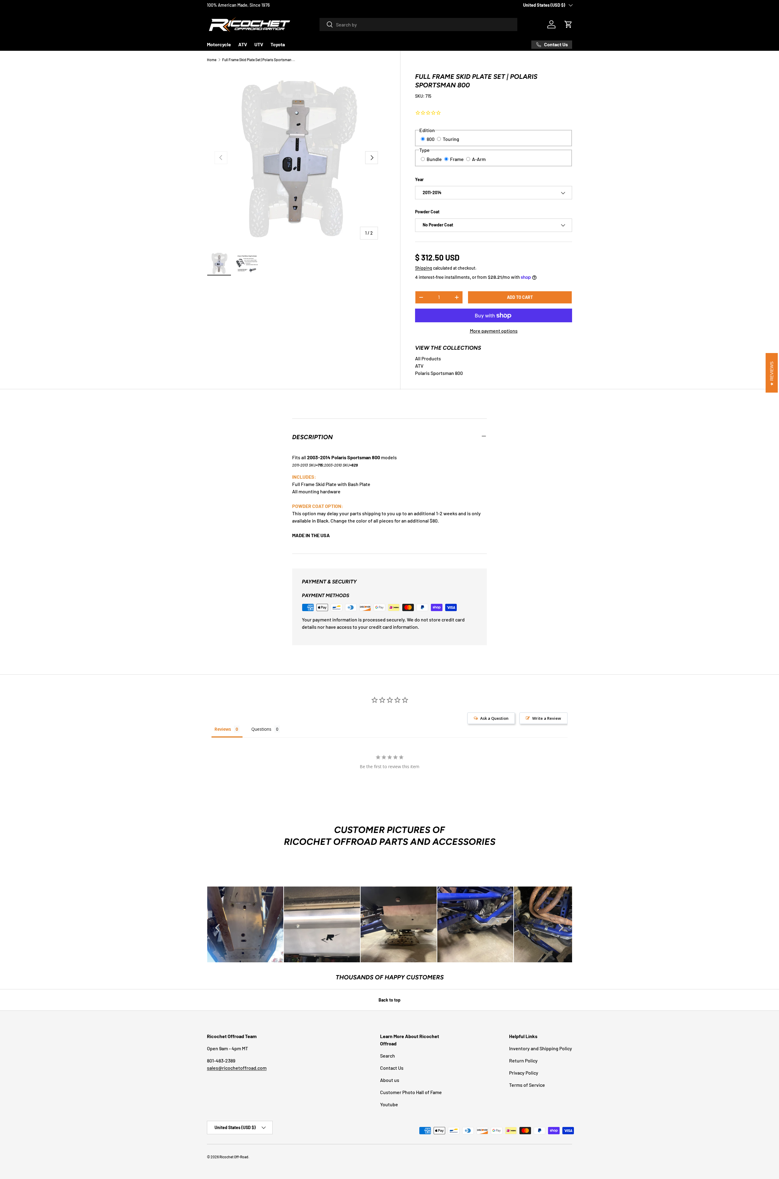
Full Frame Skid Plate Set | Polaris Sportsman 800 (258, 59)
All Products (428, 358)
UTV (258, 44)
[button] (568, 24)
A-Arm (479, 159)
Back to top (389, 999)
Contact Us (391, 1068)
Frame (457, 159)
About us (389, 1080)
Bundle (434, 159)
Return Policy (523, 1060)
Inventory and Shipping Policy (540, 1048)
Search (387, 1055)
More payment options (494, 331)
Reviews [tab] (223, 729)
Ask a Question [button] (494, 718)
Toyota (278, 44)
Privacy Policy (523, 1073)
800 (431, 139)
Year (419, 179)
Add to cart (520, 297)
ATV (242, 44)
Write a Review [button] (546, 718)
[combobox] (418, 24)
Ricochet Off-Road (233, 1157)
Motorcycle (219, 44)
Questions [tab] (261, 729)
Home (211, 59)
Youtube (389, 1104)
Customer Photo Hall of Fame (411, 1092)
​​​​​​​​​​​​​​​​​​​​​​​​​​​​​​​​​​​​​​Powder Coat (427, 212)
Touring (451, 139)
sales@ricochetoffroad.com (237, 1068)
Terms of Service (527, 1085)
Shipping (423, 268)
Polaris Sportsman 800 (439, 373)
